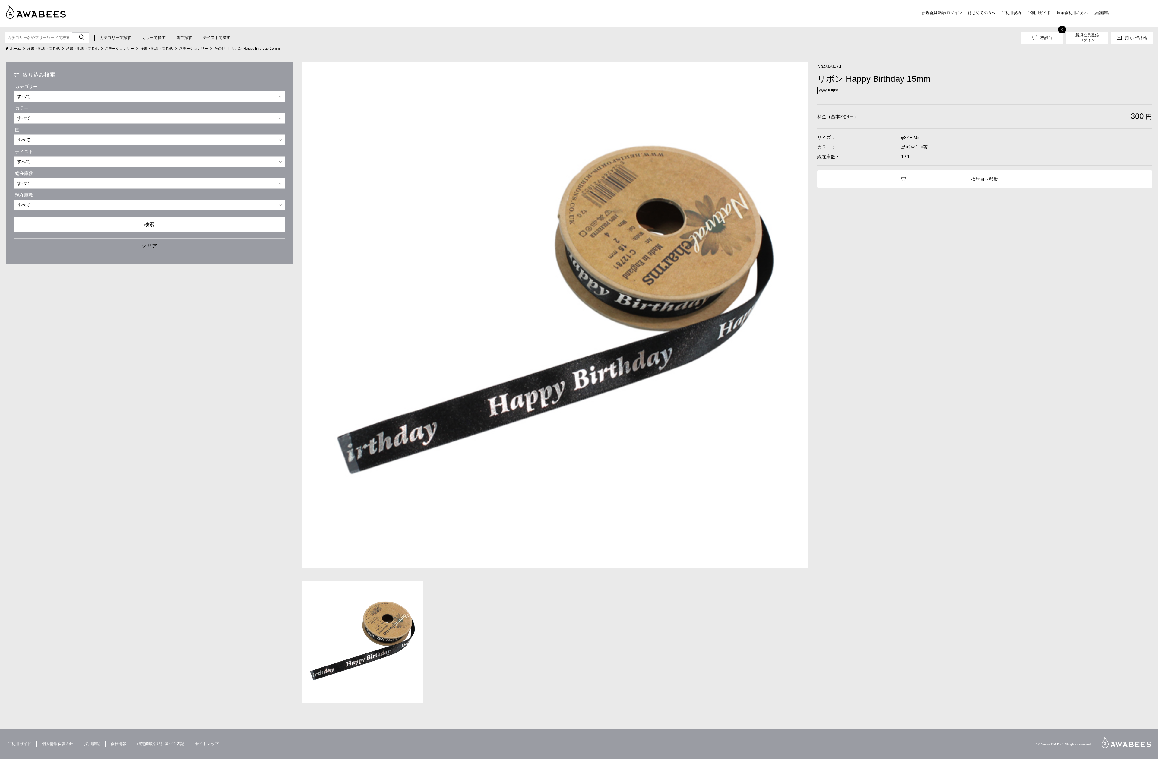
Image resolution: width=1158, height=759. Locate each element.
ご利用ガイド (1039, 13)
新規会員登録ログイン (1087, 37)
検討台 (1046, 37)
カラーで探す (154, 37)
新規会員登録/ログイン (942, 13)
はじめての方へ (981, 13)
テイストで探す (216, 37)
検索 (149, 224)
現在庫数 (24, 195)
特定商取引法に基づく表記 (160, 744)
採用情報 (92, 744)
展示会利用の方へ (1072, 13)
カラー (22, 108)
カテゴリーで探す (115, 37)
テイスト (24, 151)
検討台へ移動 (984, 179)
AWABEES (1126, 742)
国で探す (184, 37)
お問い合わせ (1136, 37)
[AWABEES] (31, 11)
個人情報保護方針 (57, 744)
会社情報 (118, 744)
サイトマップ (207, 744)
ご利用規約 (1011, 13)
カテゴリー (26, 86)
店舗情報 (1102, 13)
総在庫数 (24, 173)
